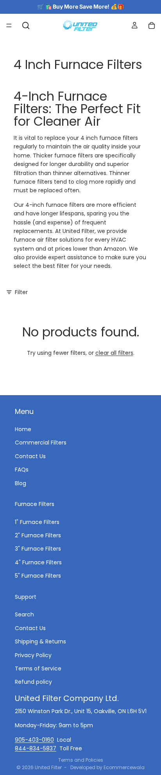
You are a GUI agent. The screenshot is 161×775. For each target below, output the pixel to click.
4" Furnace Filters (38, 562)
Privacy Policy (33, 655)
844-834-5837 (35, 748)
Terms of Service (38, 668)
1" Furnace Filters (37, 522)
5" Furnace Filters (38, 576)
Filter (21, 292)
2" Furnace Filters (38, 535)
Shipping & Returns (40, 641)
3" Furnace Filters (38, 549)
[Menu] (9, 25)
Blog (20, 483)
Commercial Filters (40, 442)
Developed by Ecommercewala (107, 767)
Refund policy (33, 682)
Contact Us (30, 456)
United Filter (48, 767)
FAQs (22, 469)
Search (24, 614)
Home (23, 429)
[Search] (25, 25)
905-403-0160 (34, 739)
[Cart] (151, 25)
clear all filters (114, 353)
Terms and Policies (80, 760)
